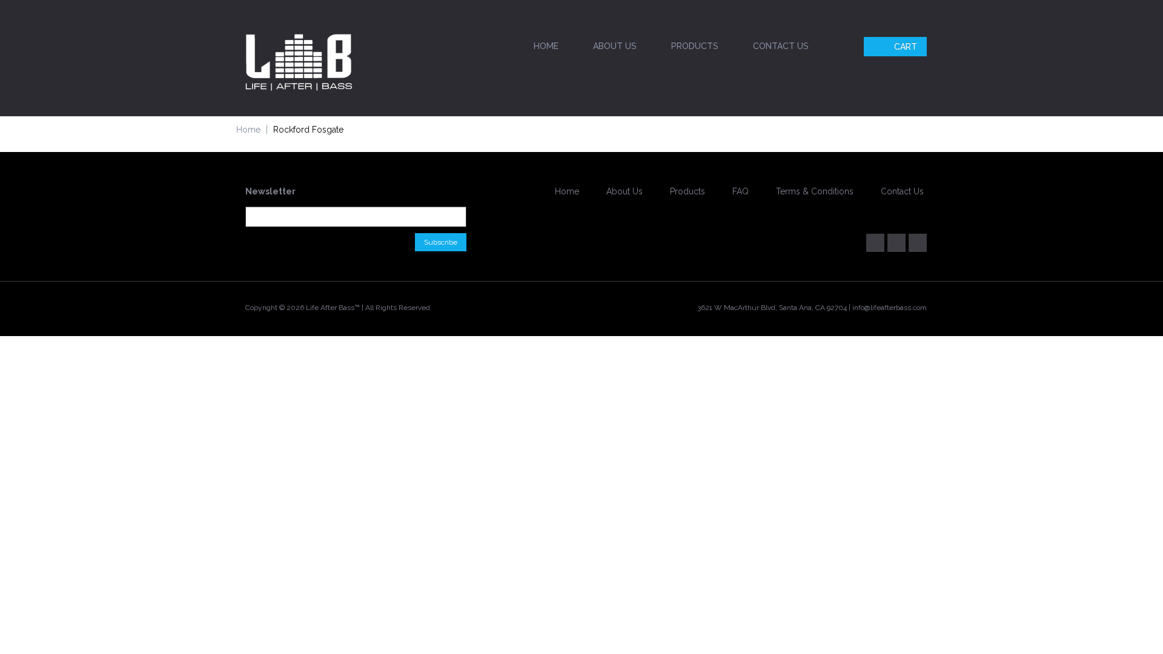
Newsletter (270, 191)
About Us (615, 46)
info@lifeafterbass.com (889, 307)
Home (546, 46)
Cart (905, 46)
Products (694, 46)
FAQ (740, 191)
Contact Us (781, 46)
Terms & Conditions (814, 191)
